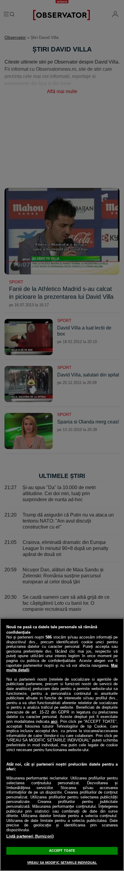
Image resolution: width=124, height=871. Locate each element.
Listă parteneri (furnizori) (30, 836)
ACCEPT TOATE (62, 850)
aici (54, 721)
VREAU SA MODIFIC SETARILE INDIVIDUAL (62, 862)
